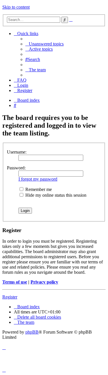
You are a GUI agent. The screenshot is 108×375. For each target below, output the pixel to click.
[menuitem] (44, 43)
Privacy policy (44, 282)
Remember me (38, 189)
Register (9, 296)
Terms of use (14, 282)
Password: (16, 167)
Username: (16, 152)
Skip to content (16, 7)
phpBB (32, 332)
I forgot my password (37, 179)
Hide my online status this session (55, 195)
